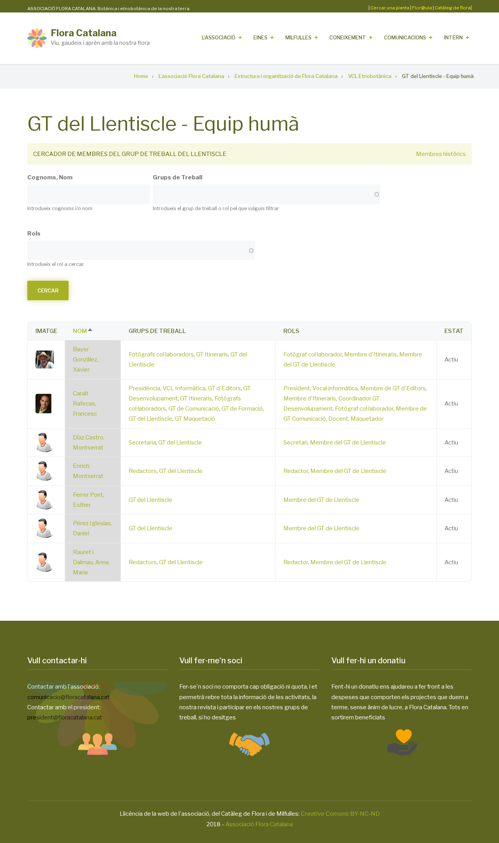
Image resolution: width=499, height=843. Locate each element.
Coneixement (347, 37)
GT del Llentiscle (150, 418)
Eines (260, 37)
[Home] (37, 37)
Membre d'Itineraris (370, 354)
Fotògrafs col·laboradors (161, 354)
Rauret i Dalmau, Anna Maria (91, 562)
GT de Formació (242, 408)
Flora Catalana (84, 33)
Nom (83, 331)
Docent (338, 418)
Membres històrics (441, 154)
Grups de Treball (177, 177)
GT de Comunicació (193, 408)
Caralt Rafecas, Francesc (85, 404)
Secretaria (142, 442)
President (296, 388)
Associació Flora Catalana (259, 824)
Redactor (295, 471)
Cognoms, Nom (50, 177)
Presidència (144, 388)
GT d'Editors (224, 388)
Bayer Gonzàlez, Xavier (85, 360)
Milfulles (298, 37)
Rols (34, 233)
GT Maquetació (195, 418)
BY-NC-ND (340, 813)
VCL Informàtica (184, 388)
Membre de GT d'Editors (393, 388)
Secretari (295, 442)
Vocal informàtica (335, 388)
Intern (453, 37)
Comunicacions (405, 37)
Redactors (143, 471)
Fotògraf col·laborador (312, 354)
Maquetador (367, 418)
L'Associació (218, 37)
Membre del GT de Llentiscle (348, 442)
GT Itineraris (212, 354)
